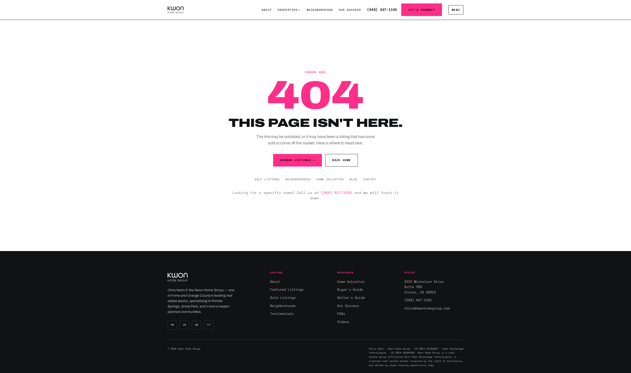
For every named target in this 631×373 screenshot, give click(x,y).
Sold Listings (267, 179)
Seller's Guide (351, 297)
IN (196, 325)
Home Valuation (330, 179)
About (267, 10)
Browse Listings (297, 160)
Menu (456, 10)
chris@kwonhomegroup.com (427, 308)
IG (184, 325)
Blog (353, 179)
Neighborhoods (320, 10)
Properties (288, 10)
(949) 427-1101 (382, 9)
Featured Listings (287, 289)
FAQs (341, 313)
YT (208, 325)
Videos (343, 321)
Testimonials (282, 313)
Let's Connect (421, 10)
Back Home (341, 160)
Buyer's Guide (350, 289)
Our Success (350, 10)
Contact (370, 179)
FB (172, 325)
